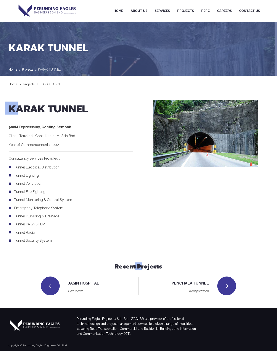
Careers (224, 10)
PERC (205, 10)
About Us (138, 10)
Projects (185, 10)
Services (162, 10)
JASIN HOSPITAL (83, 283)
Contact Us (249, 10)
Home (118, 10)
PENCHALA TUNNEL (190, 283)
